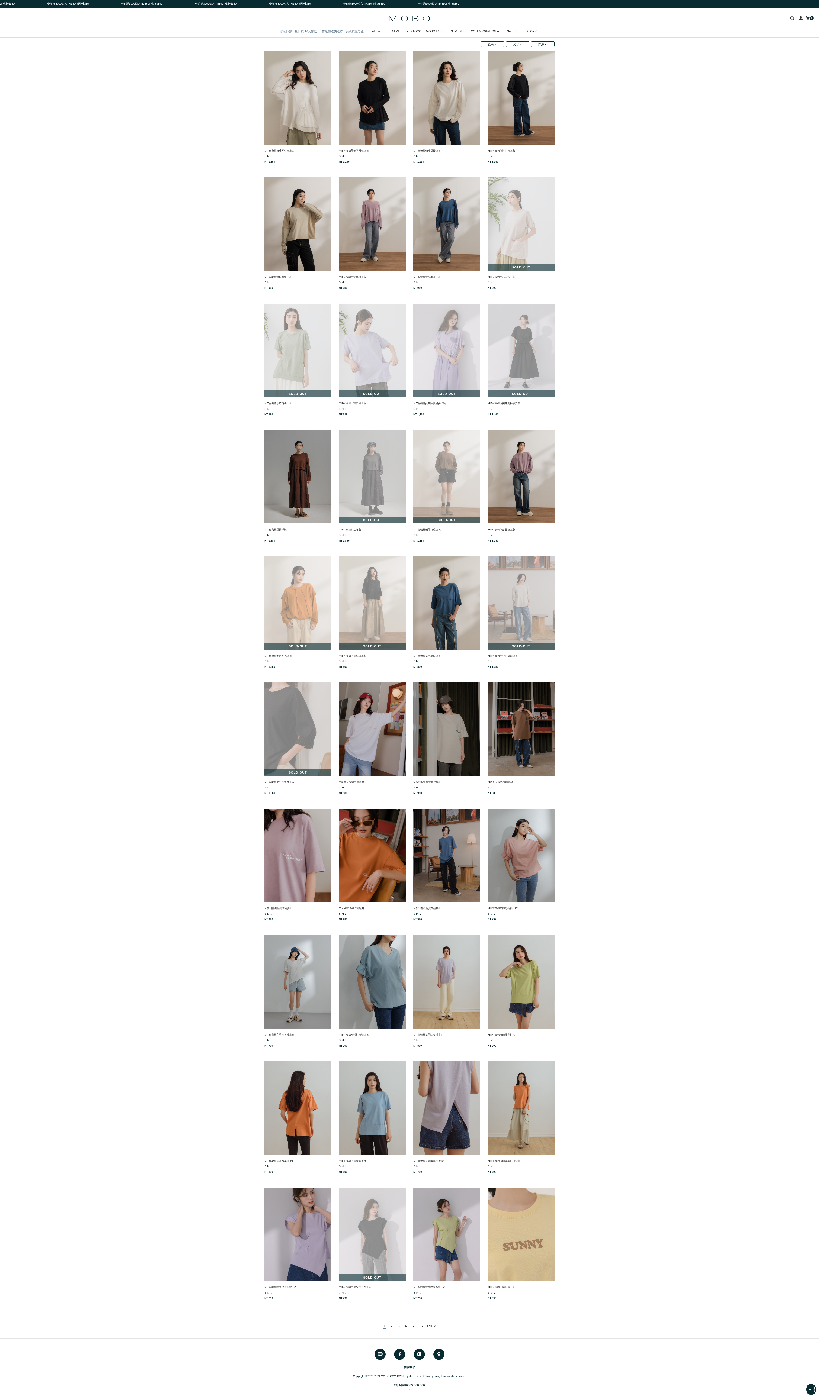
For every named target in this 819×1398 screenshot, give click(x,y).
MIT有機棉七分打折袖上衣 (503, 655)
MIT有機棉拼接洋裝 (275, 529)
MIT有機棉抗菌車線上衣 (352, 655)
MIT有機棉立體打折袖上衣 (503, 908)
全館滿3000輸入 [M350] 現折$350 (79, 3)
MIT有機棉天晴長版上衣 (501, 1287)
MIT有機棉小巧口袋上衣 (501, 276)
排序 (541, 44)
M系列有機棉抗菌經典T (352, 782)
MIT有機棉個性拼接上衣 (427, 150)
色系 (491, 44)
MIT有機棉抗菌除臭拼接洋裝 (429, 403)
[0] (808, 18)
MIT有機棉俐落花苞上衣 (427, 529)
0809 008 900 (415, 1385)
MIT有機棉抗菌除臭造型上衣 (280, 1287)
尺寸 (516, 44)
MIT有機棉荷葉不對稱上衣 (279, 150)
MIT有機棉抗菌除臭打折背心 (429, 1160)
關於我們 (409, 1367)
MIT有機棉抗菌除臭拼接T (427, 1034)
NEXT (433, 1326)
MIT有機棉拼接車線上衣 (278, 276)
